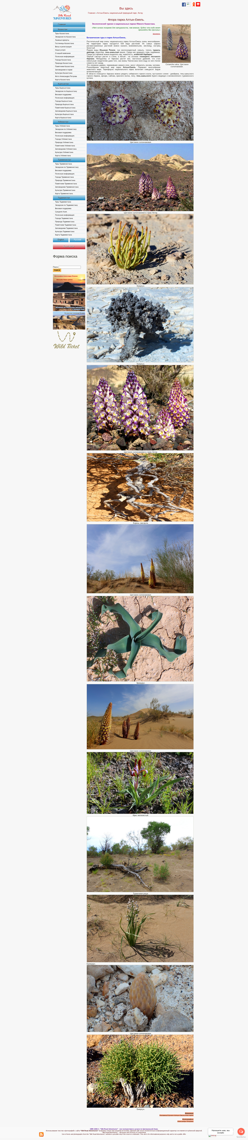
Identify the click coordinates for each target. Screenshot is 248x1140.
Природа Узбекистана (64, 142)
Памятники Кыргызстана (65, 108)
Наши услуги (60, 50)
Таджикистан (64, 198)
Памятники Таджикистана (65, 225)
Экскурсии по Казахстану (65, 37)
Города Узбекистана (63, 139)
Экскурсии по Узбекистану (65, 129)
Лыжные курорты (62, 40)
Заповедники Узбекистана (65, 149)
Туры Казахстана (62, 34)
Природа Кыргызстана (64, 104)
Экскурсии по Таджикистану (66, 205)
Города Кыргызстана (63, 101)
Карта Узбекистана (63, 156)
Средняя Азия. (61, 212)
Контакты (68, 246)
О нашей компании (63, 53)
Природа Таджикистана (64, 222)
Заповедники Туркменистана (67, 187)
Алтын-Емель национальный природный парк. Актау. (120, 13)
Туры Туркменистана (63, 164)
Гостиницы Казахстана (64, 43)
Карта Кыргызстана (63, 118)
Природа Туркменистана (65, 180)
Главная (62, 24)
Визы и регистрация (63, 47)
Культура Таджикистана (64, 232)
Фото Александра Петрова (66, 76)
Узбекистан (63, 122)
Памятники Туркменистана (66, 184)
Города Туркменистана (64, 177)
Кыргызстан (63, 84)
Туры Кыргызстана (62, 88)
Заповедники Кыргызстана (66, 111)
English (61, 240)
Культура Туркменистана (65, 190)
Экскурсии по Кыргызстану (66, 91)
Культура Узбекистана (64, 152)
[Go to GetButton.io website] (241, 1137)
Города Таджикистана (64, 218)
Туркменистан (64, 160)
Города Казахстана (63, 60)
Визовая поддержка (63, 95)
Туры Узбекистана (62, 126)
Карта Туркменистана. (64, 194)
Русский (77, 240)
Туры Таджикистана (63, 202)
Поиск (56, 267)
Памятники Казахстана (64, 66)
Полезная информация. (65, 98)
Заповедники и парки (63, 70)
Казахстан (62, 29)
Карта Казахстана (62, 80)
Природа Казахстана (63, 63)
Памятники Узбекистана (65, 146)
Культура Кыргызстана (64, 114)
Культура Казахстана (63, 73)
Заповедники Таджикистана (66, 228)
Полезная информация (64, 57)
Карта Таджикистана (63, 235)
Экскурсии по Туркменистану (67, 167)
